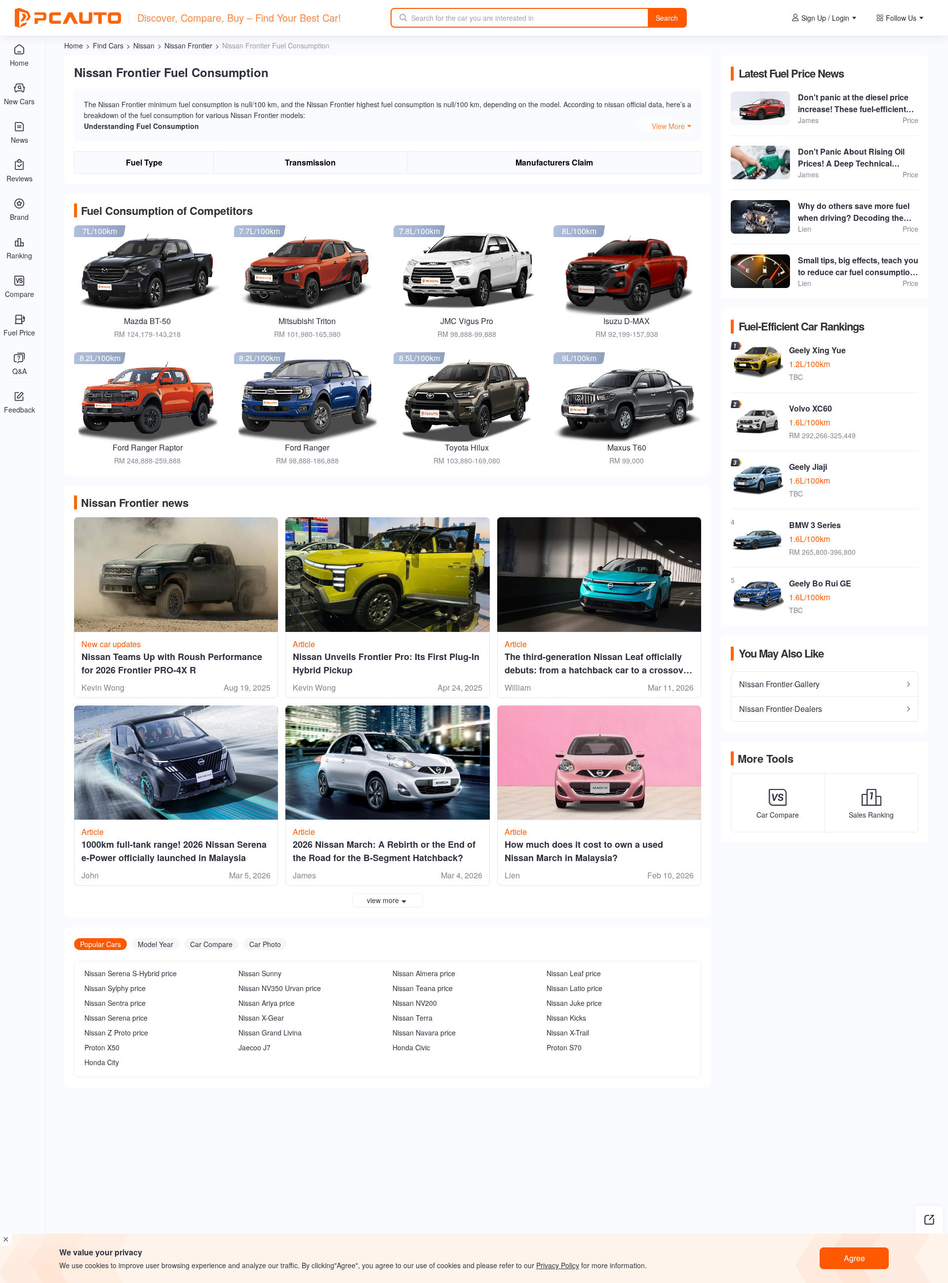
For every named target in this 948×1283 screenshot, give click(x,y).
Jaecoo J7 (254, 1047)
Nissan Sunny (259, 973)
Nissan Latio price (574, 988)
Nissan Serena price (116, 1018)
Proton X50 (101, 1047)
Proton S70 (564, 1047)
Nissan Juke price (574, 1003)
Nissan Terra (413, 1018)
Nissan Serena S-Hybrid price (130, 973)
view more (383, 900)
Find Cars (108, 45)
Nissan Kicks (566, 1018)
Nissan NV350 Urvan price (279, 988)
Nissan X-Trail (568, 1032)
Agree (854, 1258)
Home (73, 45)
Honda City (101, 1062)
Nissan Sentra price (115, 1003)
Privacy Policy (557, 1265)
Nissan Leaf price (574, 973)
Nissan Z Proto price (116, 1032)
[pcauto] (68, 18)
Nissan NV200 (415, 1003)
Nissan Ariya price (266, 1003)
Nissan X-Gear (261, 1018)
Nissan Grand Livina (270, 1032)
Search (667, 18)
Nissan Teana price (423, 988)
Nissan (144, 45)
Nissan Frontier (188, 45)
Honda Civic (411, 1047)
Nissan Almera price (424, 973)
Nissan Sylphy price (115, 988)
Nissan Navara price (424, 1032)
